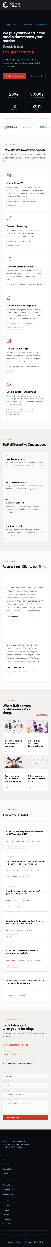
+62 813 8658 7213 (11, 1054)
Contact (6, 1174)
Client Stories (8, 1165)
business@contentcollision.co (15, 1045)
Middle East (7, 1224)
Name (4, 1073)
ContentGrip (7, 1169)
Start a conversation (14, 76)
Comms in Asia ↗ (9, 1194)
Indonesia (6, 1205)
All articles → (42, 714)
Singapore (7, 1210)
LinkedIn (11, 1242)
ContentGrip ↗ (8, 1185)
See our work (36, 76)
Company (6, 1081)
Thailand (6, 1214)
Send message (12, 1117)
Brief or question (10, 1099)
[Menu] (46, 5)
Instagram (28, 1242)
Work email (7, 1090)
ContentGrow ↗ (9, 1189)
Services (6, 1160)
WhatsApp (19, 1242)
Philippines (7, 1219)
